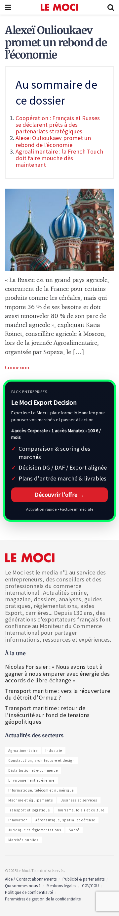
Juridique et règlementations (34, 830)
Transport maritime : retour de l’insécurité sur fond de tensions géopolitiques (47, 714)
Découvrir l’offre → (60, 494)
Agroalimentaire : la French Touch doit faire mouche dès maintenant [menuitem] (59, 158)
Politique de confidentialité (29, 892)
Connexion (17, 367)
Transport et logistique (29, 810)
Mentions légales (61, 886)
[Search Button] (110, 7)
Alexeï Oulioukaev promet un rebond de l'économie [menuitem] (53, 141)
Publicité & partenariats (83, 879)
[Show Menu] (8, 7)
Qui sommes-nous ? (23, 886)
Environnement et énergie (31, 780)
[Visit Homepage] (59, 7)
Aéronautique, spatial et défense (65, 820)
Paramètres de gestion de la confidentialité (43, 899)
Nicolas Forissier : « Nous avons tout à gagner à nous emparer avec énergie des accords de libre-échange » (57, 673)
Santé (74, 830)
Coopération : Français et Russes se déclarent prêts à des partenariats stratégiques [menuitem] (58, 124)
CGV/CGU (90, 886)
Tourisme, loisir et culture (81, 810)
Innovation (18, 820)
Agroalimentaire (23, 750)
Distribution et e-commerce (33, 770)
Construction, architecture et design (41, 760)
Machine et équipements (30, 800)
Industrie (53, 750)
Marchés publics (23, 840)
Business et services (78, 800)
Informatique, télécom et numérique (41, 790)
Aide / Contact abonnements (31, 879)
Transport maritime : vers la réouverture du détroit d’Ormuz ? (57, 694)
